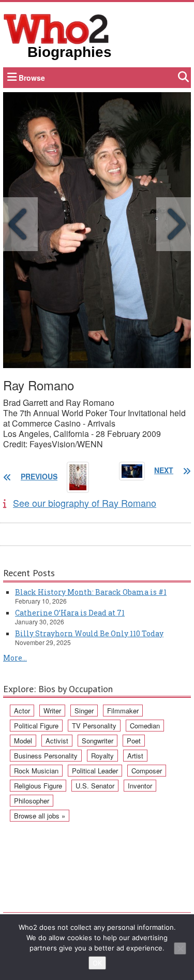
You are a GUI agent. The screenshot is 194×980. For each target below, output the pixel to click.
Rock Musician (36, 771)
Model (23, 740)
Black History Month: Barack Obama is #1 (91, 592)
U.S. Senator (95, 786)
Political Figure (36, 725)
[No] (180, 948)
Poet (134, 740)
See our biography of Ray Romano (84, 502)
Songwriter (97, 740)
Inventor (140, 786)
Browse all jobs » (39, 816)
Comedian (145, 725)
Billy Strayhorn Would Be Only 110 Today (89, 633)
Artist (135, 755)
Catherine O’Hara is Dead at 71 (70, 613)
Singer (84, 710)
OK (97, 963)
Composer (146, 771)
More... (15, 658)
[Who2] (56, 28)
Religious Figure (38, 786)
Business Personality (46, 755)
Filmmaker (123, 710)
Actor (22, 710)
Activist (57, 740)
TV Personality (94, 725)
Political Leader (95, 771)
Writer (52, 710)
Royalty (102, 755)
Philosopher (31, 801)
